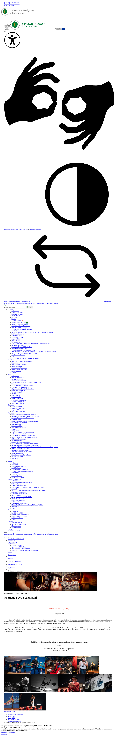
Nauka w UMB (16, 474)
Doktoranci (11, 405)
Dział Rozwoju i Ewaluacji (19, 466)
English (10, 303)
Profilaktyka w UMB (18, 513)
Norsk (37, 303)
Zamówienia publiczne (18, 355)
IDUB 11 (14, 489)
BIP (13, 356)
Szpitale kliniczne (17, 335)
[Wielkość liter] (5, 532)
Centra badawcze (17, 476)
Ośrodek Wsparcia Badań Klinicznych (23, 471)
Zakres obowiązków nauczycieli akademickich (25, 421)
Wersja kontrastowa (35, 229)
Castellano (19, 303)
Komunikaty (15, 363)
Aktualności (15, 311)
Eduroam (14, 460)
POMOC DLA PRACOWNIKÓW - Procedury (25, 416)
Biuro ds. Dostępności (18, 401)
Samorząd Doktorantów (18, 408)
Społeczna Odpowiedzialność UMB (22, 347)
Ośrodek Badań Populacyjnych (21, 514)
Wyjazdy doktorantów (18, 410)
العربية (47, 303)
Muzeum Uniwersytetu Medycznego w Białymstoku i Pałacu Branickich (32, 332)
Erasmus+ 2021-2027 (18, 498)
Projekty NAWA (16, 495)
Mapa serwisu (12, 716)
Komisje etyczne (16, 468)
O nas (10, 552)
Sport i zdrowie (16, 397)
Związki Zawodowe (17, 456)
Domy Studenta (16, 395)
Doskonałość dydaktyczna (19, 427)
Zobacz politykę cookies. (8, 732)
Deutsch (24, 303)
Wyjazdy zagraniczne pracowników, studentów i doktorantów (29, 490)
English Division (16, 371)
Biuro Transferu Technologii (20, 469)
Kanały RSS (11, 718)
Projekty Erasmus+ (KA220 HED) (22, 497)
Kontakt (14, 372)
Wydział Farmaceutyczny (19, 322)
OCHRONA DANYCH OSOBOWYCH (24, 350)
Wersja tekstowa (25, 301)
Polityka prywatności (14, 719)
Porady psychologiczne (18, 403)
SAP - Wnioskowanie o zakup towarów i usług (25, 437)
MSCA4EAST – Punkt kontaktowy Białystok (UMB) (27, 505)
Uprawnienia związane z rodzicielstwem (23, 432)
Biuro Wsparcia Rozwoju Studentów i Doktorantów (26, 382)
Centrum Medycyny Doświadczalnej (22, 329)
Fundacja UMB (16, 340)
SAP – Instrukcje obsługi (19, 434)
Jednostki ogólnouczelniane (19, 327)
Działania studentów (17, 518)
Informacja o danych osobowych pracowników (25, 445)
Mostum (14, 393)
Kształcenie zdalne (17, 426)
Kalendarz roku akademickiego (21, 387)
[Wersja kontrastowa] (6, 532)
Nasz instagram (12, 542)
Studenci (10, 374)
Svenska (55, 303)
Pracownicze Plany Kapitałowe (21, 448)
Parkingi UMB (16, 458)
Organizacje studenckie (18, 390)
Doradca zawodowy (17, 398)
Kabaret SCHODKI (17, 545)
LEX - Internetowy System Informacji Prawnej (25, 443)
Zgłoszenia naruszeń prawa (19, 348)
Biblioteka (15, 330)
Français (30, 303)
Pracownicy (11, 413)
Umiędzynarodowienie (14, 479)
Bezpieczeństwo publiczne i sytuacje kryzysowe (25, 358)
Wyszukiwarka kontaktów (19, 524)
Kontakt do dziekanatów (19, 384)
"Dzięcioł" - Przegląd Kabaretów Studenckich (25, 550)
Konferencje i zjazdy (18, 312)
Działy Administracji (18, 334)
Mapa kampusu (16, 526)
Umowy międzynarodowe (19, 485)
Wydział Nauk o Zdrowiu (19, 324)
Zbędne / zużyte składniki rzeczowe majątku (24, 353)
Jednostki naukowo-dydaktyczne (21, 326)
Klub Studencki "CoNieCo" (16, 539)
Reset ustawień (106, 301)
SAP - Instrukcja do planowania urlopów (23, 435)
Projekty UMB (16, 339)
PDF (9, 711)
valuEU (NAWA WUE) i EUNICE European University (28, 487)
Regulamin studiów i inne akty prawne (23, 385)
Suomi (51, 303)
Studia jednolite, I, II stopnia (20, 364)
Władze (14, 319)
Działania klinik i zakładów (19, 516)
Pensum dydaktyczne (18, 424)
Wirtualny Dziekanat (18, 379)
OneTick (14, 508)
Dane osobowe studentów (19, 400)
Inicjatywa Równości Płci (19, 345)
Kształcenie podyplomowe (19, 368)
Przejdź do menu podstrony (12, 4)
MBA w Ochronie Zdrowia (19, 369)
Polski (6, 303)
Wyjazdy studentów (17, 392)
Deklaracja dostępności (14, 721)
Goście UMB (15, 501)
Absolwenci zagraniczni (19, 500)
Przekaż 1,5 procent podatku (20, 450)
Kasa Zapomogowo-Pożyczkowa (21, 455)
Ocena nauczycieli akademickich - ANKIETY (25, 414)
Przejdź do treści (9, 5)
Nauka (10, 461)
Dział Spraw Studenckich (19, 380)
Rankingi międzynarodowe (19, 493)
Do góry (13, 711)
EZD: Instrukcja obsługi (19, 439)
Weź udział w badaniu (18, 477)
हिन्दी (34, 303)
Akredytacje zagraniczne (19, 492)
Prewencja (11, 510)
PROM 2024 (15, 506)
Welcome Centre (16, 484)
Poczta (10, 529)
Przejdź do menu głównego (12, 2)
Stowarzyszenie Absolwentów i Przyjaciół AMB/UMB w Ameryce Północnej (34, 351)
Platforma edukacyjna (18, 377)
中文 (14, 303)
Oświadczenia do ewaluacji (19, 422)
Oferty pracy (15, 430)
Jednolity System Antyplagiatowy (21, 442)
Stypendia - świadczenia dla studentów (23, 389)
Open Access (15, 472)
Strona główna (12, 555)
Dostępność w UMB (18, 337)
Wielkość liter (24, 229)
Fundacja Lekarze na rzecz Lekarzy (22, 451)
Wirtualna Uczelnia (17, 440)
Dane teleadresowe (17, 522)
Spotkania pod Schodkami (19, 547)
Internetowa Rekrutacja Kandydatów (22, 361)
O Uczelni (15, 317)
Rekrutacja (11, 360)
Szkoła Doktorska (17, 366)
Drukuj (6, 711)
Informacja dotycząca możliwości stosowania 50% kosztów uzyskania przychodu (35, 447)
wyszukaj (7, 307)
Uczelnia (10, 309)
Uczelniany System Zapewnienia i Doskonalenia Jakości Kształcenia (31, 343)
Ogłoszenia (15, 463)
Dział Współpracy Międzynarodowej (22, 482)
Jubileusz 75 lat (16, 315)
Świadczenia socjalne (18, 453)
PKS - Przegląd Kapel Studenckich (22, 548)
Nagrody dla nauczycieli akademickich (23, 418)
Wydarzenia (11, 544)
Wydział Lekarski (17, 320)
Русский (42, 303)
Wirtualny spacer (16, 527)
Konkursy (15, 429)
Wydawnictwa (16, 342)
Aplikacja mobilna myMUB (20, 503)
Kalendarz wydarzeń (18, 314)
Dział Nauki (15, 464)
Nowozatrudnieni (17, 419)
